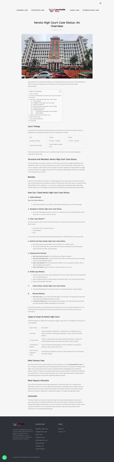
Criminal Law (22, 10)
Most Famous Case (35, 117)
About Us (61, 429)
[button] (4, 457)
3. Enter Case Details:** (38, 104)
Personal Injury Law (42, 429)
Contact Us (61, 431)
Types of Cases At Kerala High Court (40, 115)
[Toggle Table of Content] (59, 91)
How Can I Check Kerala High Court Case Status (43, 99)
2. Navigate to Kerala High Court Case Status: (43, 103)
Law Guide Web (40, 443)
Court (57, 181)
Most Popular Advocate (36, 118)
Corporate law (37, 10)
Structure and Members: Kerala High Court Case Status (45, 95)
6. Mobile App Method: (38, 109)
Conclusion (33, 120)
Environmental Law (41, 440)
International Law (41, 431)
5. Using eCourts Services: (38, 108)
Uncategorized (40, 449)
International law (91, 10)
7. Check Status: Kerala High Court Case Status (44, 111)
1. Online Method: (36, 101)
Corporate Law (40, 437)
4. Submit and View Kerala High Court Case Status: (44, 106)
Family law (74, 10)
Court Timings (34, 93)
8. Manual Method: (38, 113)
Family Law (39, 434)
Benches (32, 97)
